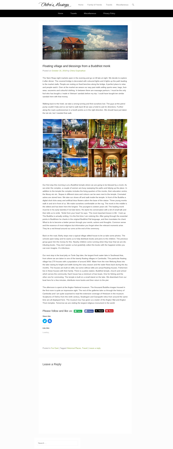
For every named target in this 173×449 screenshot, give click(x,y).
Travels (109, 5)
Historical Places (74, 348)
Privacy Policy (109, 13)
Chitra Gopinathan (78, 71)
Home (80, 5)
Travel (84, 348)
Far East (54, 348)
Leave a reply (95, 348)
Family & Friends (94, 5)
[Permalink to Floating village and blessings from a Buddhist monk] (85, 42)
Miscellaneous (122, 5)
